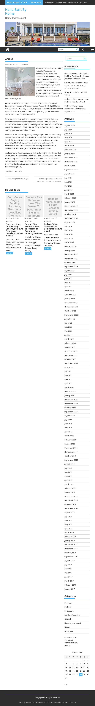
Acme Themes (70, 702)
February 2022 (70, 343)
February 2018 (70, 536)
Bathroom (68, 603)
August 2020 (69, 415)
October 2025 (70, 166)
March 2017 (69, 581)
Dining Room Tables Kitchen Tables (59, 2)
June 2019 (68, 472)
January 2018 (69, 540)
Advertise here (70, 637)
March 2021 (69, 387)
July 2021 (68, 371)
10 (66, 667)
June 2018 (68, 520)
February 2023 (70, 295)
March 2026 (69, 145)
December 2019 (71, 448)
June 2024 (68, 230)
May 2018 (68, 524)
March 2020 (69, 436)
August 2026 (69, 125)
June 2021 (68, 375)
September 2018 (71, 508)
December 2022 (71, 303)
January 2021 (69, 395)
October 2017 (70, 552)
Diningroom (69, 611)
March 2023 (69, 290)
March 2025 (69, 194)
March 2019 (69, 484)
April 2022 (68, 335)
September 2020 (71, 411)
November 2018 (71, 500)
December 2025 (71, 157)
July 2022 (68, 323)
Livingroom (68, 631)
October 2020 (70, 407)
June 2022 (68, 327)
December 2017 (71, 544)
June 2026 (68, 133)
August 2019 (69, 464)
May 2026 (68, 137)
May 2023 (68, 282)
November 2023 (71, 258)
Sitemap (67, 645)
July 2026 (68, 129)
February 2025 (70, 198)
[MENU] (92, 49)
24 (66, 674)
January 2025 (69, 202)
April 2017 (68, 577)
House (67, 627)
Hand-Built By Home (15, 11)
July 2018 (68, 516)
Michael (25, 64)
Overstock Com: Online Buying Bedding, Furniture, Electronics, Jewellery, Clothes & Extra (14, 206)
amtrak (19, 171)
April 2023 (68, 286)
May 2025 (68, 186)
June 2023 (68, 278)
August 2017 (69, 561)
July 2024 (68, 226)
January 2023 (69, 299)
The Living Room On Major (18, 178)
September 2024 (71, 218)
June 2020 (68, 423)
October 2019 (70, 456)
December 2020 (71, 399)
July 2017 (68, 565)
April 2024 (68, 238)
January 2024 (69, 250)
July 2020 (68, 419)
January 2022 (69, 347)
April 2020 (68, 432)
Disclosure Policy (71, 643)
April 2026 (68, 141)
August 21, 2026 (31, 218)
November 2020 (71, 403)
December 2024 (71, 206)
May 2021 (68, 379)
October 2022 (70, 311)
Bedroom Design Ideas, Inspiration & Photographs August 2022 (75, 109)
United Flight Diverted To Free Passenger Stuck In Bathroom (49, 179)
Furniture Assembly (72, 615)
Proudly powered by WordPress (32, 702)
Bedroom (10, 171)
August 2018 (69, 512)
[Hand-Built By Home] (47, 45)
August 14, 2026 (51, 218)
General (67, 619)
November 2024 (71, 210)
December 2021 (71, 351)
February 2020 (70, 440)
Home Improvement (72, 623)
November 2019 (71, 452)
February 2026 (70, 149)
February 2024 (70, 246)
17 (66, 671)
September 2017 (71, 556)
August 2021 (69, 367)
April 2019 (68, 480)
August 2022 (69, 319)
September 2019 (71, 460)
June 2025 (68, 182)
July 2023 (68, 274)
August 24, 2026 (12, 218)
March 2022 (69, 339)
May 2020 (68, 428)
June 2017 (68, 569)
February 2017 (70, 585)
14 (81, 667)
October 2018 (70, 504)
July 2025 (68, 178)
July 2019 (68, 468)
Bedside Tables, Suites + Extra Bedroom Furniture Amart (53, 206)
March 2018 (69, 532)
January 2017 (69, 589)
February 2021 (70, 391)
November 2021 (71, 355)
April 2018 (68, 528)
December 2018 (71, 496)
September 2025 (71, 170)
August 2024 (69, 222)
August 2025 (69, 174)
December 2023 (71, 254)
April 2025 (68, 190)
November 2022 (71, 307)
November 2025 (71, 162)
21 (81, 671)
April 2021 (68, 383)
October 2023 (70, 262)
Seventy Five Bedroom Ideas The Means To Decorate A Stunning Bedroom (34, 206)
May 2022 (68, 331)
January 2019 (69, 492)
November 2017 (71, 548)
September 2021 (71, 363)
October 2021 (70, 359)
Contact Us (68, 640)
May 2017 (68, 573)
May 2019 (68, 476)
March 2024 (69, 242)
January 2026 (69, 153)
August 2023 (69, 270)
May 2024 (68, 234)
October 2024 (70, 214)
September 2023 (71, 266)
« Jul (66, 685)
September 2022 (71, 315)
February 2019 (70, 488)
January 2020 (69, 444)
